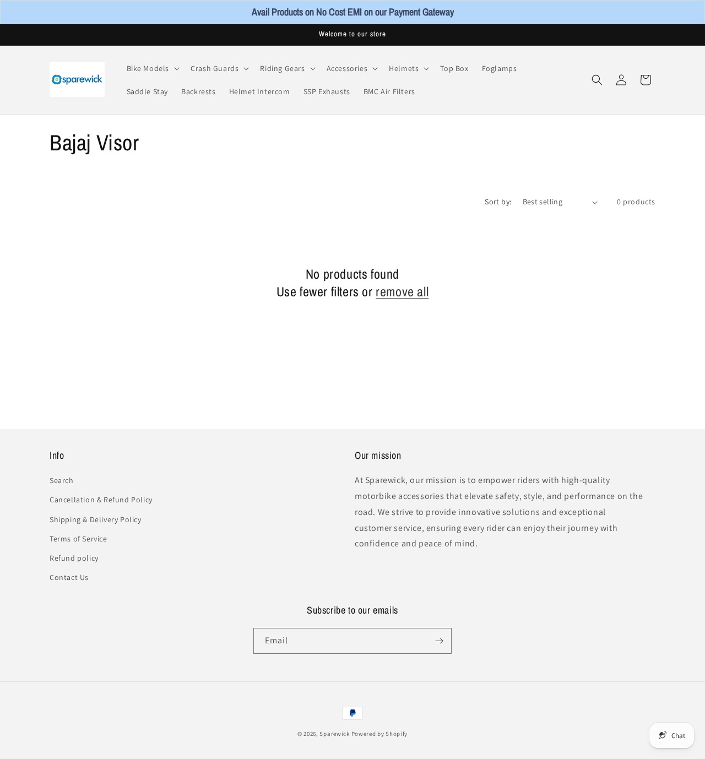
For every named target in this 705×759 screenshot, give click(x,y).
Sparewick (334, 734)
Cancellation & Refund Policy (101, 500)
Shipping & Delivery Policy (96, 519)
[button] (152, 68)
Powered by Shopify (379, 734)
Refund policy (74, 558)
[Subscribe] (439, 641)
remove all (402, 291)
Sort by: (498, 202)
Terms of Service (78, 539)
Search (62, 480)
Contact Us (69, 577)
